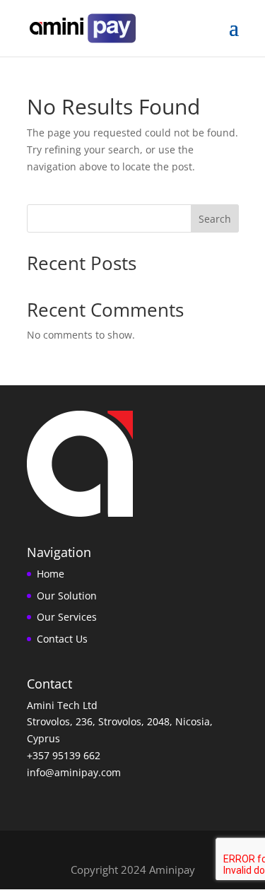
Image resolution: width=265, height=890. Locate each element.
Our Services (67, 616)
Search (215, 219)
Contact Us (62, 638)
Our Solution (67, 595)
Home (50, 573)
